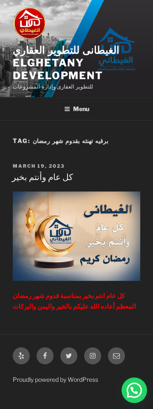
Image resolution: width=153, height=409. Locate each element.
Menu (81, 108)
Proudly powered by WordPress (55, 379)
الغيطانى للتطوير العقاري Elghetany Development (66, 63)
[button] (134, 390)
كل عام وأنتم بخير (42, 177)
